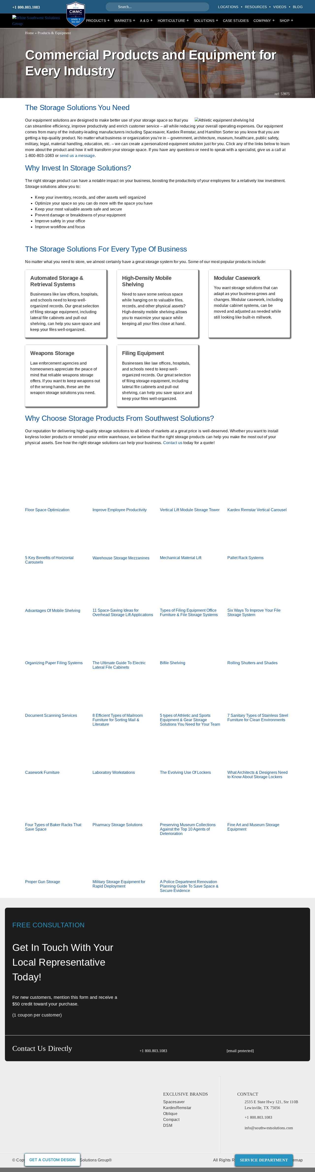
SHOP (286, 20)
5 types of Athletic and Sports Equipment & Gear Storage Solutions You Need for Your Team (190, 719)
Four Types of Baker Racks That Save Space (53, 827)
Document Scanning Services (51, 715)
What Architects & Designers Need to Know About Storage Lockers (257, 774)
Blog (298, 7)
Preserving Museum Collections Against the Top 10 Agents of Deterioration (188, 829)
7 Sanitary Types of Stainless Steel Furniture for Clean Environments (257, 717)
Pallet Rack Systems (245, 558)
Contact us (172, 443)
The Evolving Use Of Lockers (185, 772)
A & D (146, 20)
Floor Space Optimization (47, 510)
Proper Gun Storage (42, 882)
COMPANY (264, 20)
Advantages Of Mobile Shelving (52, 610)
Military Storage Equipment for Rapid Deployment (119, 884)
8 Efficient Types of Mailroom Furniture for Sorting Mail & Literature (118, 719)
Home (29, 33)
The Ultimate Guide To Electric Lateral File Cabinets (119, 665)
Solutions (206, 20)
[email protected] (240, 1051)
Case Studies (236, 21)
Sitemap (295, 1160)
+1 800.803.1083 (26, 7)
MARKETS (124, 20)
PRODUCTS (98, 20)
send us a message (77, 156)
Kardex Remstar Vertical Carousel (257, 510)
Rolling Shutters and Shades (252, 663)
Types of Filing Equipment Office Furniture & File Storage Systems (189, 612)
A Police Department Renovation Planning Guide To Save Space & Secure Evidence (189, 886)
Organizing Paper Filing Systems (54, 663)
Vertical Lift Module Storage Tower (190, 510)
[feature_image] (56, 486)
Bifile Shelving (172, 663)
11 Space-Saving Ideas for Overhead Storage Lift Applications (123, 612)
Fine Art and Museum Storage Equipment (253, 827)
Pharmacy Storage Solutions (117, 825)
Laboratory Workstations (114, 772)
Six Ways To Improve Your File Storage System (254, 612)
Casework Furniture (42, 772)
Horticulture (173, 20)
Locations (228, 7)
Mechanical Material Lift (180, 558)
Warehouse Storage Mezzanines (121, 558)
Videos (279, 7)
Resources (256, 7)
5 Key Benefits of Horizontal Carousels (49, 560)
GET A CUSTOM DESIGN (52, 1159)
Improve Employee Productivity (120, 510)
